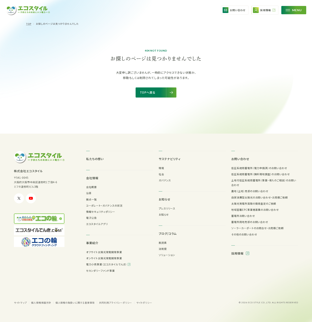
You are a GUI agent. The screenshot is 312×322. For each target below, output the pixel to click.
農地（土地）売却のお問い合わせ (249, 191)
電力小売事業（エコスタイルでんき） (107, 264)
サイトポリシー (144, 302)
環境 (161, 168)
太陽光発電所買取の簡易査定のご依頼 (253, 203)
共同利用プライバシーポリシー (115, 302)
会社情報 (92, 178)
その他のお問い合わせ (244, 234)
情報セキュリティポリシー (100, 211)
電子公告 (91, 218)
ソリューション (167, 255)
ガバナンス (165, 180)
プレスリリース (167, 208)
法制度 (163, 249)
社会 (161, 174)
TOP (28, 23)
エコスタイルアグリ (97, 224)
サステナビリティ (170, 159)
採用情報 (237, 253)
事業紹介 (92, 243)
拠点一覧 (91, 199)
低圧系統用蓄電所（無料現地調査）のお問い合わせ (260, 174)
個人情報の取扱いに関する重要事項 (75, 302)
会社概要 (91, 187)
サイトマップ (20, 302)
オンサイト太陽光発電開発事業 (104, 258)
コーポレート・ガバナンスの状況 (104, 205)
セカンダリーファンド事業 (100, 270)
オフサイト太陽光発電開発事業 (104, 252)
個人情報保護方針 (41, 302)
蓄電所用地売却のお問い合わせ (249, 222)
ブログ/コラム (168, 233)
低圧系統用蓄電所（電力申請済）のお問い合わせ (259, 168)
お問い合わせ (240, 159)
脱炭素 (163, 242)
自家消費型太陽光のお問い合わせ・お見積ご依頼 (259, 197)
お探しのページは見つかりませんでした (57, 23)
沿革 (89, 193)
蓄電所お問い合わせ (243, 216)
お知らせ (164, 199)
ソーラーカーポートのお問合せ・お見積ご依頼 (257, 228)
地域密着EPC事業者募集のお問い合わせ (255, 209)
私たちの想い (95, 159)
